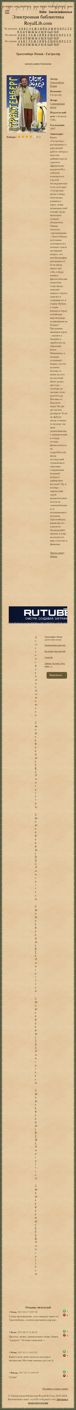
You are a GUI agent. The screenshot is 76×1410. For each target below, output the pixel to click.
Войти (42, 11)
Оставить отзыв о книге (55, 1388)
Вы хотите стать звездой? (55, 651)
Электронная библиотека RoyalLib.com (38, 19)
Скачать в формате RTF (36, 930)
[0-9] (56, 31)
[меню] (7, 12)
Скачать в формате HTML (36, 1116)
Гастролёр (49, 657)
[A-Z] (50, 31)
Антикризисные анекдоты (55, 645)
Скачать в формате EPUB (36, 1212)
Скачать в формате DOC (36, 838)
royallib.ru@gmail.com (42, 1399)
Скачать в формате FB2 (36, 746)
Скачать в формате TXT (36, 1022)
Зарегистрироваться (60, 11)
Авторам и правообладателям (48, 1400)
